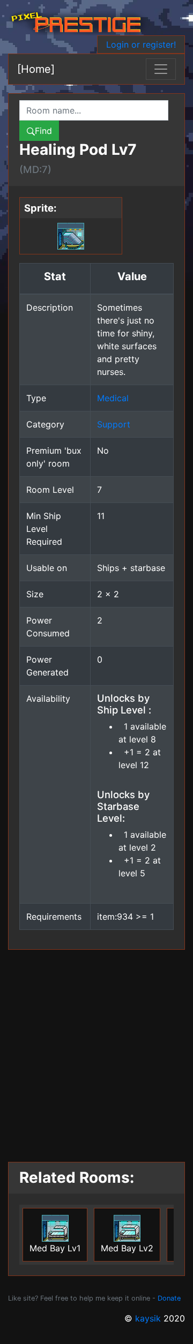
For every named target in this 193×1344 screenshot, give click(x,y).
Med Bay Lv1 (54, 1248)
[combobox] (93, 110)
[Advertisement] (96, 1051)
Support (113, 424)
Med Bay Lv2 (127, 1248)
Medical (113, 398)
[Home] (36, 69)
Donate (169, 1298)
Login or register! (141, 44)
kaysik (148, 1318)
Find (43, 130)
